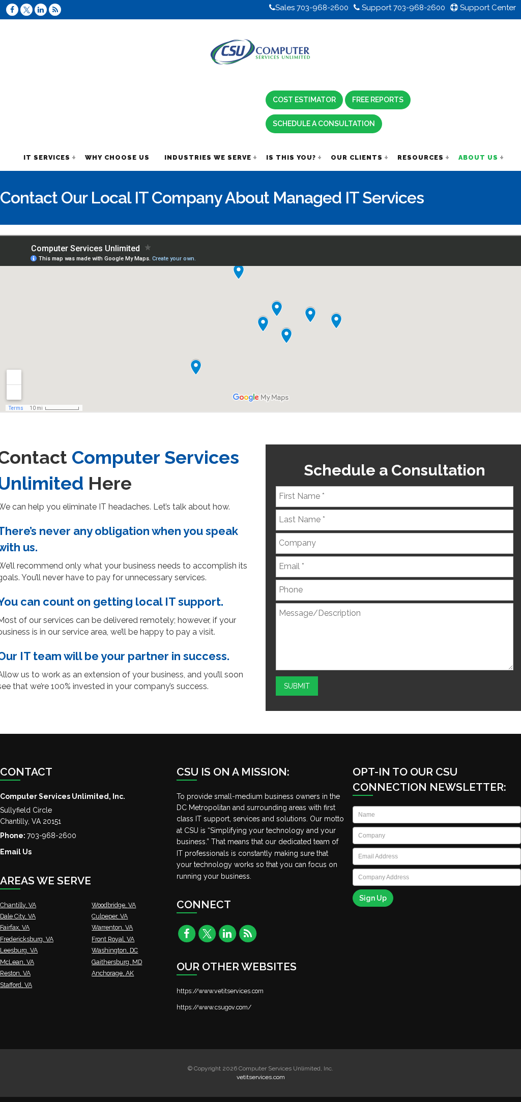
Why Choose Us (117, 157)
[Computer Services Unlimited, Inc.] (261, 52)
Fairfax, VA (15, 927)
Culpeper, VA (110, 916)
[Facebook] (12, 9)
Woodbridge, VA (114, 905)
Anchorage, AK (113, 973)
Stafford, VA (16, 985)
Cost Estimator (304, 100)
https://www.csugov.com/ (214, 1007)
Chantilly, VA (18, 905)
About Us (478, 157)
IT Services (46, 157)
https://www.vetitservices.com (220, 991)
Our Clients (357, 157)
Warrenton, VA (112, 927)
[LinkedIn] (41, 9)
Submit (297, 686)
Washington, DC (115, 950)
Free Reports (377, 100)
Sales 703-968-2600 (312, 7)
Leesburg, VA (19, 950)
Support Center (487, 7)
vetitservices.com (261, 1077)
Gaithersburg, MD (117, 962)
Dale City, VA (18, 916)
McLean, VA (17, 962)
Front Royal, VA (113, 939)
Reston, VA (15, 973)
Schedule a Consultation (324, 124)
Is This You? (291, 157)
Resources (420, 157)
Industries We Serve (207, 157)
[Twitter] (26, 9)
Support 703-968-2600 (402, 7)
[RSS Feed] (55, 9)
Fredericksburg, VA (26, 939)
